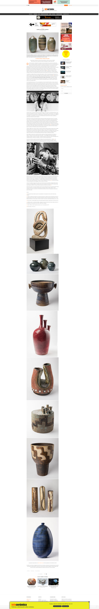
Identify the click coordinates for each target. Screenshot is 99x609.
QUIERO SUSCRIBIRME (65, 606)
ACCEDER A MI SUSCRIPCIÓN (57, 606)
